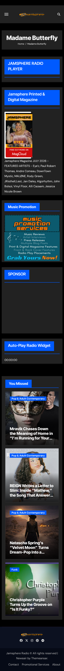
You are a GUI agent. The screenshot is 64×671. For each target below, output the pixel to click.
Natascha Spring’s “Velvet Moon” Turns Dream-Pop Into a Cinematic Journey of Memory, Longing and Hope (29, 555)
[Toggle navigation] (6, 14)
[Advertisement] (27, 308)
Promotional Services (35, 664)
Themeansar (39, 658)
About (56, 664)
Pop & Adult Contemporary (28, 398)
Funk (15, 569)
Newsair (21, 658)
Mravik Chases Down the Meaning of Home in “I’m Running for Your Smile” (31, 435)
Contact (13, 664)
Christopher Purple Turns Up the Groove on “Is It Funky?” (31, 604)
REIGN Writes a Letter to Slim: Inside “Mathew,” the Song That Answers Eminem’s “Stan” (32, 492)
